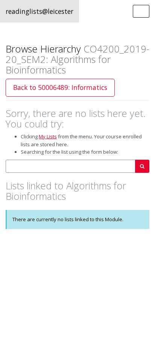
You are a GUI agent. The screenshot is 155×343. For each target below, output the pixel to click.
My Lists (48, 136)
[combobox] (70, 166)
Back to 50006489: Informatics (60, 87)
